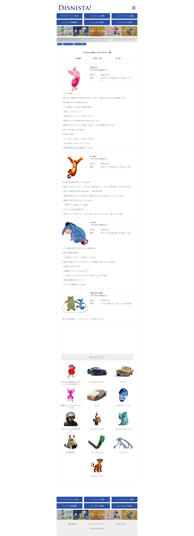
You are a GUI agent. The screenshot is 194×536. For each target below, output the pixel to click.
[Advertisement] (83, 337)
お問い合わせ (121, 524)
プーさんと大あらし (99, 70)
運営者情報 (72, 524)
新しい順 (98, 58)
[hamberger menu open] (133, 8)
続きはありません (97, 357)
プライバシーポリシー (96, 524)
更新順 (78, 58)
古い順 (118, 58)
